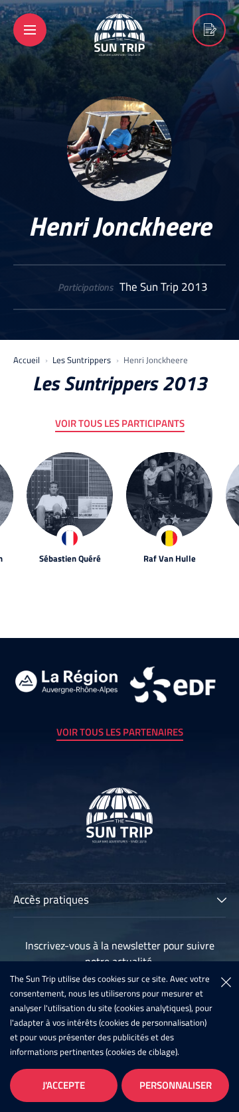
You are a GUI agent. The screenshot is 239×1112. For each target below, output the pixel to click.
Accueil (26, 359)
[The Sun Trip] (119, 47)
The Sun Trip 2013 (164, 287)
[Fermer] (225, 981)
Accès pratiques (51, 901)
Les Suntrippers (81, 359)
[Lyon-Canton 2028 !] (209, 29)
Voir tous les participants (120, 423)
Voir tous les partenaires (119, 732)
